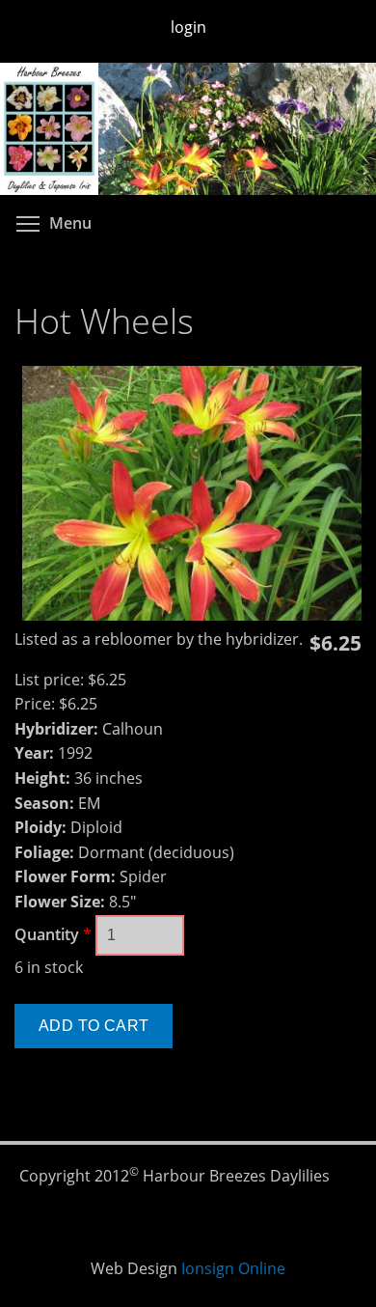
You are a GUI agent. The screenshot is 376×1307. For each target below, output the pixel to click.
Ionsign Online (233, 1268)
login (188, 27)
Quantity (53, 934)
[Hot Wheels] (192, 615)
